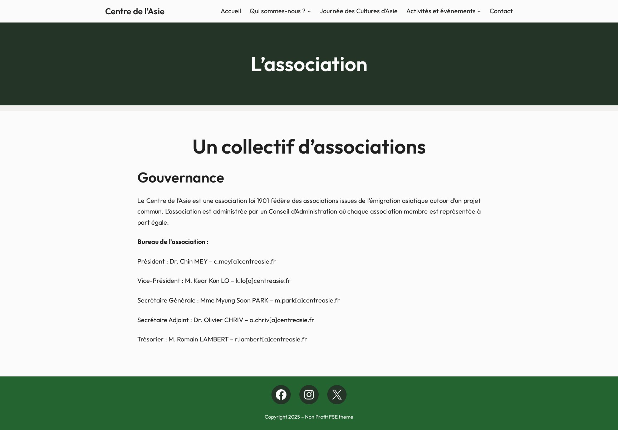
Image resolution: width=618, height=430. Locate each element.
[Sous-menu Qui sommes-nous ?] (309, 11)
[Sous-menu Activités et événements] (479, 11)
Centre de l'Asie (135, 11)
